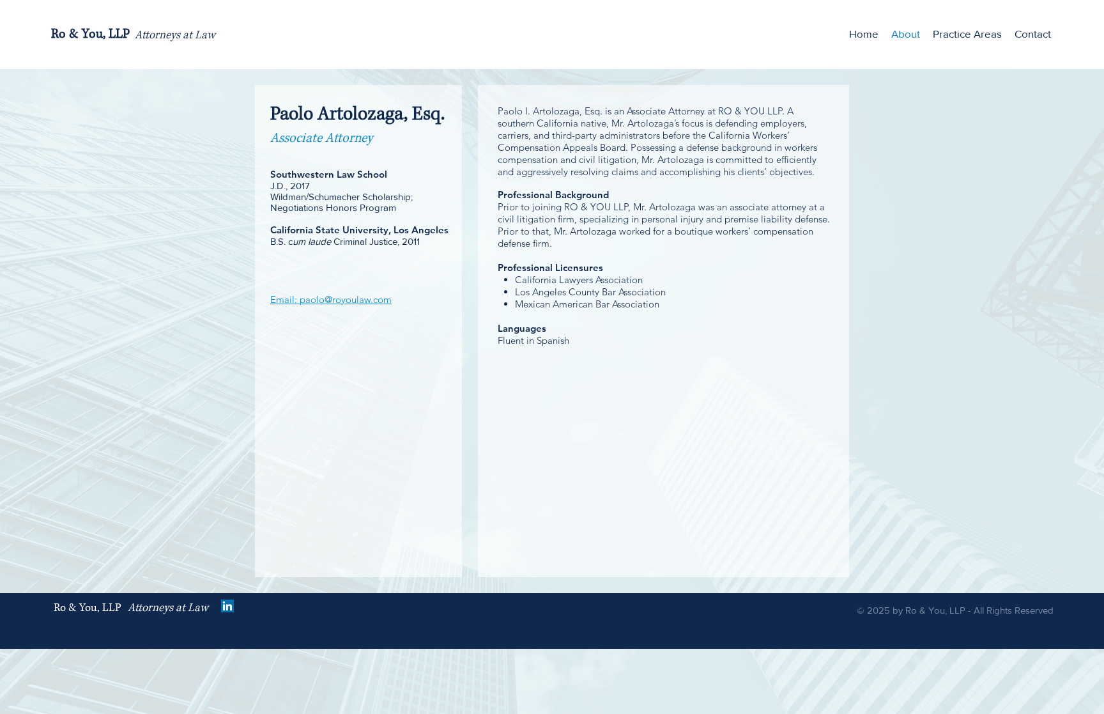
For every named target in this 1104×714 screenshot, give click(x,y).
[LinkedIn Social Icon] (227, 606)
